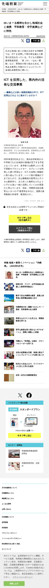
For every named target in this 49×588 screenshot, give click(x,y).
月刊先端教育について (9, 488)
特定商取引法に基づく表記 (11, 544)
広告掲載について (8, 517)
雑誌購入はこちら (8, 498)
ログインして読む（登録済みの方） (24, 229)
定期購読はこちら (8, 493)
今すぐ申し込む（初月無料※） (24, 219)
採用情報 (5, 522)
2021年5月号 (40, 36)
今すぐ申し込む (24, 435)
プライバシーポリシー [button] (23, 577)
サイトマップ (6, 549)
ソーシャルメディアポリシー (11, 538)
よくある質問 (6, 504)
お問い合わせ (6, 509)
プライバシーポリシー (9, 533)
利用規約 (5, 528)
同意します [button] (14, 584)
